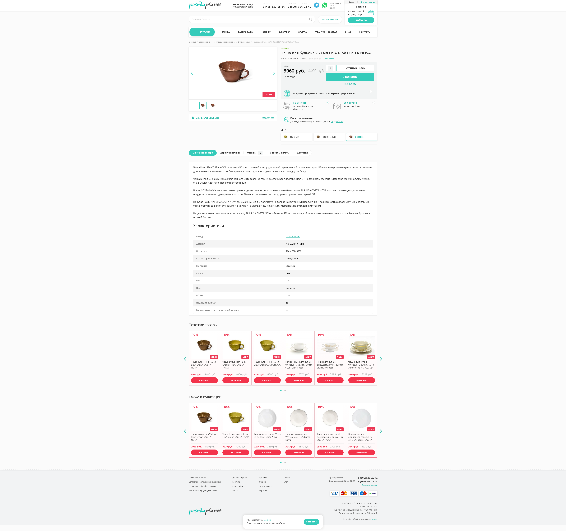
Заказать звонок (330, 19)
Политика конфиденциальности (203, 491)
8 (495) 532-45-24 (274, 6)
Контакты (364, 32)
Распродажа (245, 32)
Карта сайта (237, 486)
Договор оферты (239, 477)
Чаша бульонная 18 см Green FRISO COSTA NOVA (234, 365)
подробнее (337, 121)
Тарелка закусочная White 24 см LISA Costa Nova (297, 437)
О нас (348, 32)
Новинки (266, 32)
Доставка (284, 32)
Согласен (311, 521)
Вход (351, 2)
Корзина (361, 20)
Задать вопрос (265, 486)
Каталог (204, 32)
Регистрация (368, 2)
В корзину (350, 77)
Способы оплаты (279, 152)
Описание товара (202, 152)
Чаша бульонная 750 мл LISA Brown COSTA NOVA (203, 365)
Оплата (302, 32)
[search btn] (310, 19)
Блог (286, 482)
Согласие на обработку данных (203, 486)
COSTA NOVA (293, 236)
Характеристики (230, 152)
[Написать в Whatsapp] (316, 6)
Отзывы (254, 152)
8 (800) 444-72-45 (299, 6)
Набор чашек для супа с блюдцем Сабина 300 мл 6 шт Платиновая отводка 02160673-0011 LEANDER (298, 365)
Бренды (226, 32)
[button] (281, 390)
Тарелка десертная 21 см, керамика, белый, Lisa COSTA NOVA (330, 437)
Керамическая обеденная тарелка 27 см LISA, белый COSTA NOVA (360, 437)
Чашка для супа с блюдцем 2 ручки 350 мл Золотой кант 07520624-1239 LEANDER (361, 365)
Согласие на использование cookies (205, 482)
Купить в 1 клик (355, 68)
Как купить (350, 84)
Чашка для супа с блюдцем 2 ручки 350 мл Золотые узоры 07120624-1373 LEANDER (330, 365)
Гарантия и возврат (326, 32)
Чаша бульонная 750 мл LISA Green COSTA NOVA (267, 363)
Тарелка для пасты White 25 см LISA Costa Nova (267, 435)
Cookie (267, 520)
